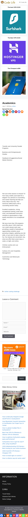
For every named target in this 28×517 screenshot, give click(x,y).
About (4, 481)
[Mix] (22, 111)
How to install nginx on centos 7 (12, 455)
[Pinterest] (16, 111)
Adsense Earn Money (9, 496)
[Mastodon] (19, 111)
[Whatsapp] (3, 114)
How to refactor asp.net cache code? (14, 458)
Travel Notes (6, 494)
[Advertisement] (14, 131)
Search (21, 378)
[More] (7, 114)
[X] (7, 111)
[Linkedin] (13, 111)
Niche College (6, 499)
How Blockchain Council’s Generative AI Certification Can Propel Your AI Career (13, 423)
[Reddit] (10, 111)
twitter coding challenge (11, 291)
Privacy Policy (6, 484)
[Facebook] (3, 111)
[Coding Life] (8, 2)
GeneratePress (8, 509)
